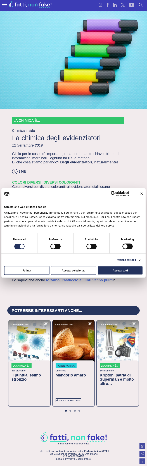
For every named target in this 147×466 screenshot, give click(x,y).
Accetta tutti (120, 270)
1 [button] (68, 411)
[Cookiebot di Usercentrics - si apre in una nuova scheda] (113, 194)
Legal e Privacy (65, 458)
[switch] (55, 246)
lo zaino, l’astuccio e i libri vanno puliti (79, 280)
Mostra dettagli (126, 259)
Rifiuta (27, 270)
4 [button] (81, 411)
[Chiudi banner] (141, 194)
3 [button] (77, 411)
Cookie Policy (83, 458)
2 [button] (73, 411)
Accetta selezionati (73, 270)
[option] (29, 363)
